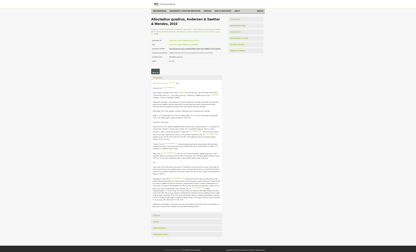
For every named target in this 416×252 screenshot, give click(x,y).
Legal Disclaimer (260, 250)
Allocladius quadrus (160, 83)
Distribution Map (238, 26)
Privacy (252, 250)
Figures (156, 215)
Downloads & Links (239, 38)
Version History (237, 44)
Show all (155, 72)
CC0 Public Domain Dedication (191, 250)
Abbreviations (159, 228)
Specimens (235, 32)
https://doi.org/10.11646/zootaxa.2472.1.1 (184, 40)
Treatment (157, 78)
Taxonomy (235, 19)
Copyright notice (160, 234)
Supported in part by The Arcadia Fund (237, 250)
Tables (156, 222)
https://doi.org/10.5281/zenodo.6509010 (183, 44)
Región (182, 92)
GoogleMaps (214, 95)
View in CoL (172, 82)
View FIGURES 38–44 (168, 87)
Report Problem (237, 51)
